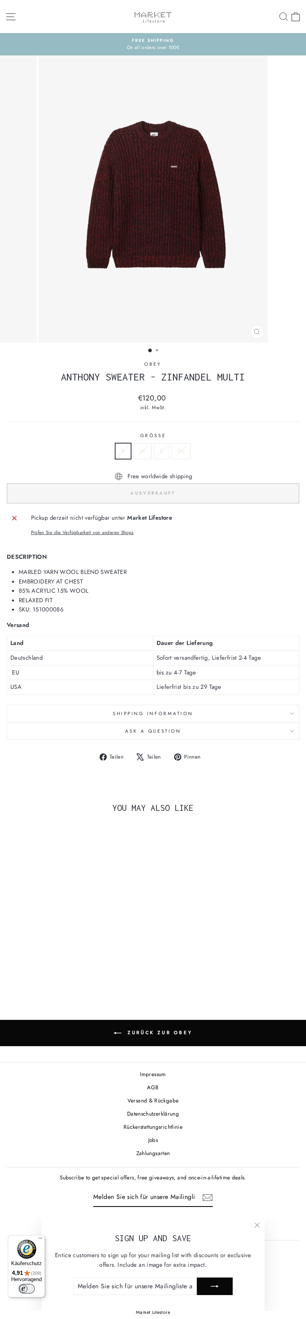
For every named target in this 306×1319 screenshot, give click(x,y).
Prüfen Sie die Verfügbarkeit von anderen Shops (82, 532)
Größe (153, 435)
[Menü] (40, 1240)
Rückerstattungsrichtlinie (153, 1127)
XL (181, 450)
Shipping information (153, 713)
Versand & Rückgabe (153, 1100)
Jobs (153, 1140)
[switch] (27, 1288)
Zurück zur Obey (159, 1032)
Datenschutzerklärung (153, 1114)
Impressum (153, 1074)
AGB (153, 1087)
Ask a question (153, 731)
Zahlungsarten (153, 1153)
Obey (152, 364)
